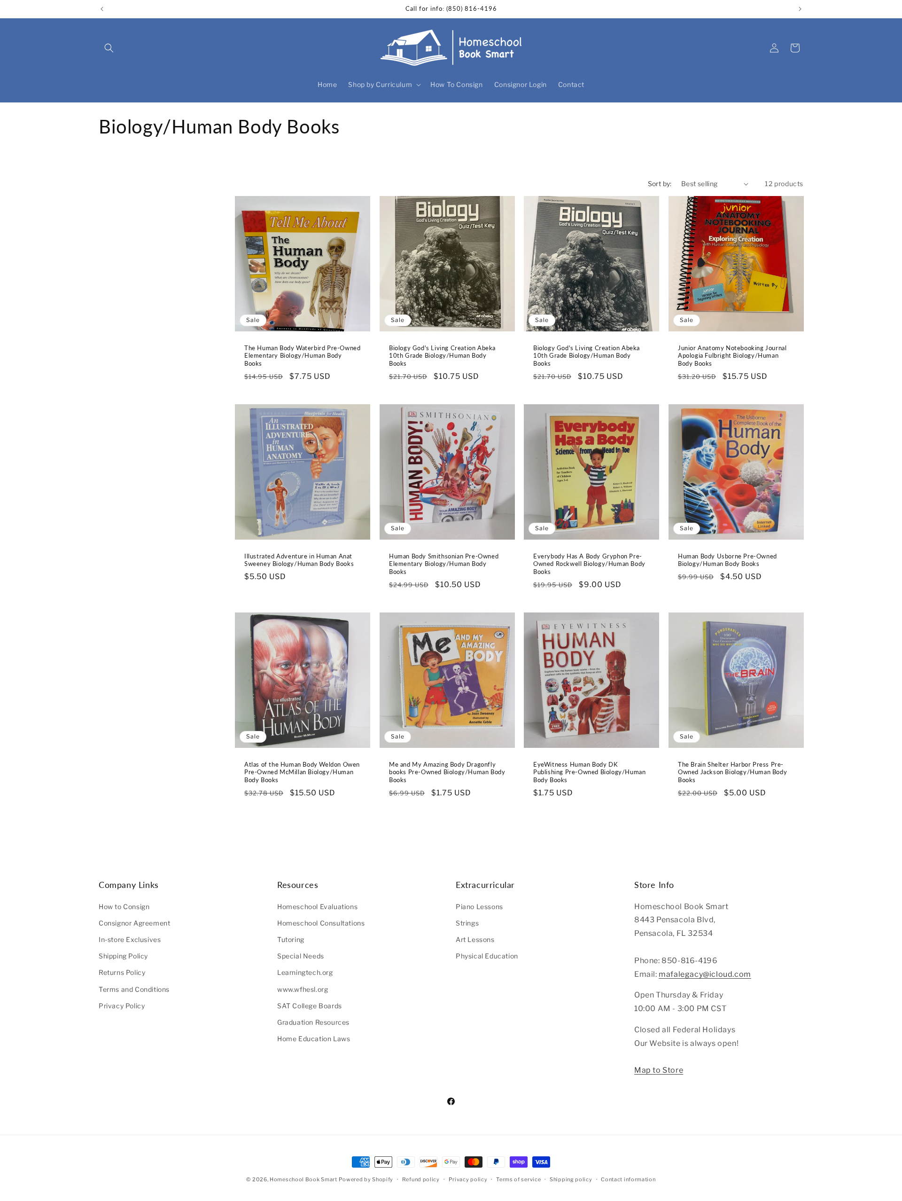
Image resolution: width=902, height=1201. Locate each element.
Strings (467, 922)
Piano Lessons (479, 906)
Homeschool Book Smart (303, 1179)
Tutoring (290, 939)
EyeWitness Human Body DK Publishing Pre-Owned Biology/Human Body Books (589, 772)
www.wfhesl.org (302, 989)
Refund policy (421, 1179)
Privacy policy (468, 1179)
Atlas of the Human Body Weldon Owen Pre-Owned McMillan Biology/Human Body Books (302, 772)
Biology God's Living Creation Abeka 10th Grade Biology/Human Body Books (442, 356)
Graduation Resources (313, 1022)
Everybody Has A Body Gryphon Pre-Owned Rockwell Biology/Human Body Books (589, 564)
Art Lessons (475, 939)
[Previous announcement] (102, 9)
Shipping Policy (123, 956)
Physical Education (487, 956)
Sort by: (660, 184)
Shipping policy (571, 1179)
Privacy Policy (122, 1005)
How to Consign (124, 906)
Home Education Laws (313, 1039)
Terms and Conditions (134, 989)
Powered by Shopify (366, 1179)
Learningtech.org (305, 972)
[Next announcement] (800, 9)
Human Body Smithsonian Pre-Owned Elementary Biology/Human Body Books (443, 564)
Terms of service (518, 1179)
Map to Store (658, 1070)
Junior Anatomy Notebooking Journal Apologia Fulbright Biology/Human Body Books (732, 356)
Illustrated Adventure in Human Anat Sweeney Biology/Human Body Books (299, 560)
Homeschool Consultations (321, 922)
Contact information (628, 1179)
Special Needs (300, 956)
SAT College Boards (309, 1005)
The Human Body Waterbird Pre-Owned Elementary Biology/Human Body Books (302, 356)
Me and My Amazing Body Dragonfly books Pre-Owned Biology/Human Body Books (447, 772)
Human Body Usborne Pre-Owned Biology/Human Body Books (727, 560)
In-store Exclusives (130, 939)
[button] (109, 48)
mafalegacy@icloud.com (705, 973)
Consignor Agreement (134, 922)
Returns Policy (122, 972)
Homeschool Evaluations (317, 906)
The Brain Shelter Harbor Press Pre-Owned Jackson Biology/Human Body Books (732, 772)
